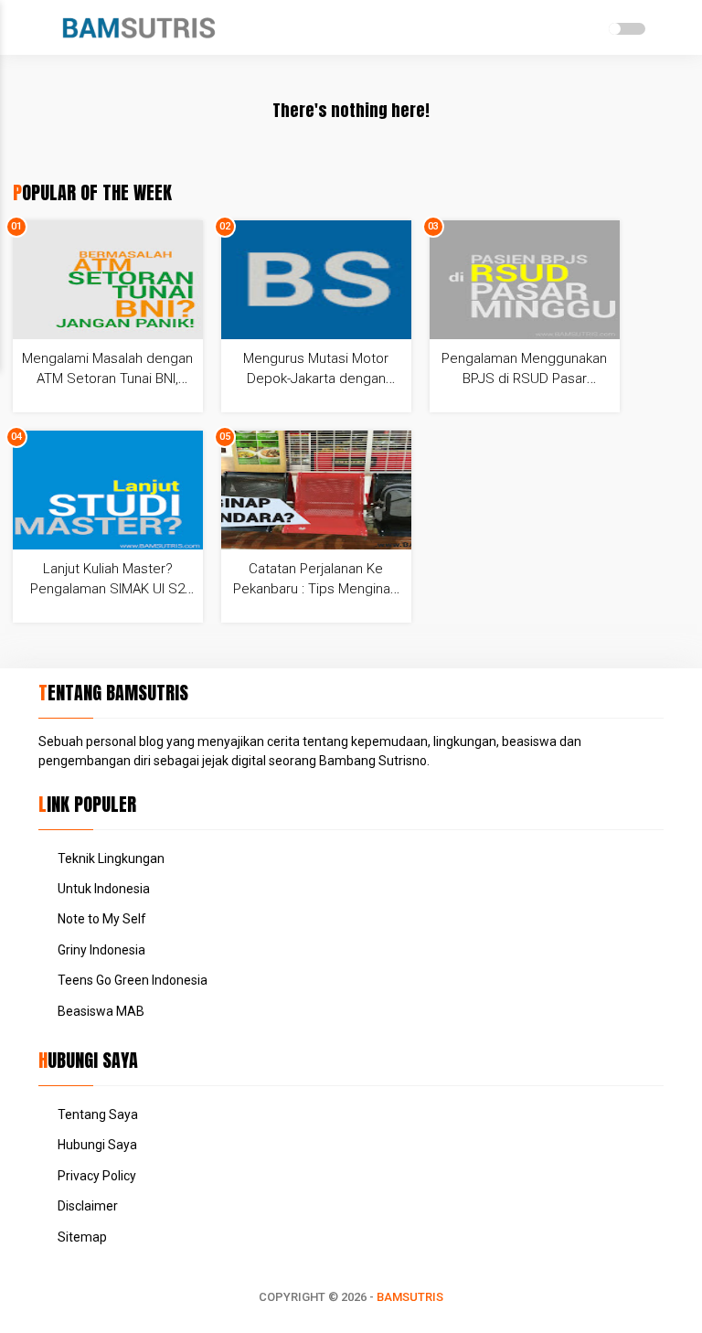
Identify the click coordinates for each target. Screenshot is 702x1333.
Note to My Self (102, 919)
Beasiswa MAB (101, 1011)
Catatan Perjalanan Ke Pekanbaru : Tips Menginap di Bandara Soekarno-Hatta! (315, 588)
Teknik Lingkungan (111, 858)
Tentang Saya (98, 1114)
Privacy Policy (97, 1175)
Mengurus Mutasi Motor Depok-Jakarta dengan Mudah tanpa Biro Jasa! (315, 378)
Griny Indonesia (101, 950)
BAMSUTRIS (410, 1297)
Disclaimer (88, 1206)
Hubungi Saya (97, 1144)
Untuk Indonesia (104, 888)
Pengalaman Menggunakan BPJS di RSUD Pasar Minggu (524, 378)
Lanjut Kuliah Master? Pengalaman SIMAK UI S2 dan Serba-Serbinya (107, 588)
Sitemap (82, 1237)
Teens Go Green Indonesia (132, 980)
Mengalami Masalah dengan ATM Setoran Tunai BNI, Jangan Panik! (107, 378)
